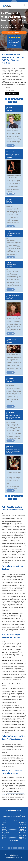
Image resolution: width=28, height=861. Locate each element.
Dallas (3, 826)
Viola (18, 297)
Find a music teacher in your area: (14, 821)
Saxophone (16, 154)
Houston (4, 829)
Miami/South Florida (5, 833)
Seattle (10, 110)
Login (14, 1)
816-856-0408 (22, 830)
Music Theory (15, 415)
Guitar (8, 109)
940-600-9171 (22, 825)
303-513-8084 (22, 827)
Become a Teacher (10, 857)
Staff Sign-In (19, 857)
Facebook (9, 848)
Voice (18, 233)
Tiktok (21, 848)
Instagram (23, 848)
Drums (8, 380)
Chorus (10, 415)
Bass (8, 201)
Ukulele (12, 109)
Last (15, 101)
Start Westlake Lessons (14, 32)
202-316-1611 (22, 824)
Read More (11, 145)
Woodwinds (13, 155)
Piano (12, 154)
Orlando (4, 835)
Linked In (14, 848)
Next (10, 101)
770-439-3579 (22, 822)
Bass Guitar (9, 264)
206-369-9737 (22, 837)
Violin (20, 297)
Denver (4, 827)
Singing (12, 417)
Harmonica (8, 451)
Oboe (9, 154)
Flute (7, 154)
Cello (8, 297)
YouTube (16, 848)
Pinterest (19, 848)
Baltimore (4, 824)
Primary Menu (25, 5)
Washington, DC (6, 838)
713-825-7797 (22, 829)
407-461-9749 (22, 835)
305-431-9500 (22, 832)
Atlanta (4, 822)
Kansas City (5, 830)
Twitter (11, 848)
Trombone (8, 155)
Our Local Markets (14, 840)
